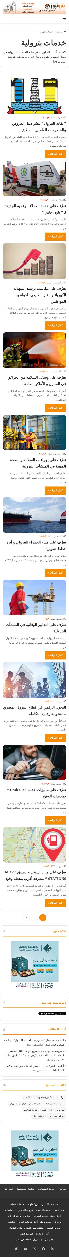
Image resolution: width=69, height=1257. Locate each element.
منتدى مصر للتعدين (33, 1227)
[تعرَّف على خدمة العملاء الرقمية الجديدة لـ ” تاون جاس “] (34, 178)
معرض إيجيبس (52, 1227)
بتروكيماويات (32, 1204)
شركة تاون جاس (56, 1116)
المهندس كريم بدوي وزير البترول (25, 1103)
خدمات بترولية (17, 1204)
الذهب (27, 1097)
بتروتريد (60, 1110)
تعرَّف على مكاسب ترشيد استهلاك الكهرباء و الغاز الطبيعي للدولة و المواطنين (39, 294)
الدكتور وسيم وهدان (44, 1097)
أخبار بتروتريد (42, 1233)
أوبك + (61, 1097)
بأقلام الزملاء (14, 1216)
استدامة (55, 1204)
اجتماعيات (10, 1210)
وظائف (26, 1216)
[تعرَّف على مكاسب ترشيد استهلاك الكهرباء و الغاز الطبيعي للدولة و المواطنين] (34, 261)
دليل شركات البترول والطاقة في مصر (34, 1239)
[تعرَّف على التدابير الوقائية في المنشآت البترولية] (34, 597)
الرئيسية (59, 31)
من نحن (62, 1188)
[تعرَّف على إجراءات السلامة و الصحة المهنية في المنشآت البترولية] (34, 432)
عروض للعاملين (25, 1210)
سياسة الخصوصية (26, 1188)
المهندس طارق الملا (54, 1103)
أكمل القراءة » (55, 154)
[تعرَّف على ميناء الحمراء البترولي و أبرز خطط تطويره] (34, 515)
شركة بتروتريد (30, 1110)
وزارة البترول (15, 1227)
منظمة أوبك (38, 1116)
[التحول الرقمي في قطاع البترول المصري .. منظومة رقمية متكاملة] (34, 680)
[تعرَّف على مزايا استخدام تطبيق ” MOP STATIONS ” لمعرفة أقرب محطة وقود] (34, 845)
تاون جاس (47, 1110)
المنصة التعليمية (43, 1210)
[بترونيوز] (34, 7)
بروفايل (57, 1221)
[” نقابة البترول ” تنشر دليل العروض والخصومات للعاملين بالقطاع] (34, 96)
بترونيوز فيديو (26, 1233)
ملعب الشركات (40, 1216)
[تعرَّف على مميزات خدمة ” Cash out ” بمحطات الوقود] (34, 762)
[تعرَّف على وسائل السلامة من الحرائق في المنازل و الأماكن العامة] (34, 350)
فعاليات (11, 1221)
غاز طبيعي (59, 1210)
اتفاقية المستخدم (46, 1188)
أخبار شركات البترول (27, 1221)
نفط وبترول (46, 1221)
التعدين (45, 1204)
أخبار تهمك (55, 1216)
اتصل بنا (9, 1188)
